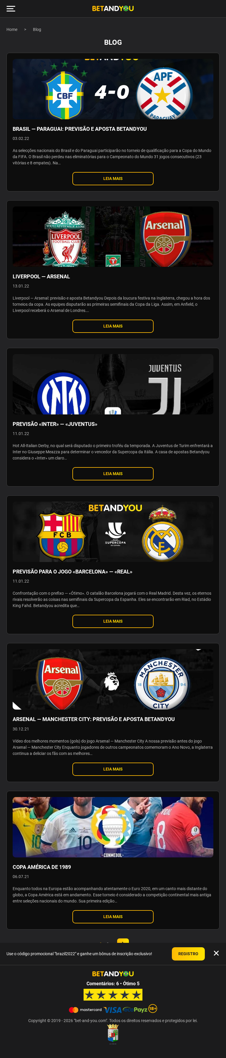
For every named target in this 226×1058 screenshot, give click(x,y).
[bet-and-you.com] (113, 9)
